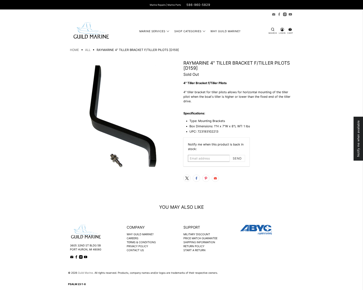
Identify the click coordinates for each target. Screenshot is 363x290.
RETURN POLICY (193, 246)
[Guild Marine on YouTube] (290, 14)
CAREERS (132, 238)
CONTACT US (135, 250)
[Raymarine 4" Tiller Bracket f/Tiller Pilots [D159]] (125, 115)
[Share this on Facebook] (196, 178)
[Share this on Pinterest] (205, 178)
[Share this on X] (187, 178)
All (88, 49)
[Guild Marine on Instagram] (285, 14)
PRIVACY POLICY (137, 246)
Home (74, 49)
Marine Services (152, 31)
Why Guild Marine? (225, 31)
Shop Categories (188, 31)
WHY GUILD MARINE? (140, 234)
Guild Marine (85, 272)
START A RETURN (194, 250)
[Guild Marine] (91, 31)
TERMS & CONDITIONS (141, 242)
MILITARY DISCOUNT (196, 234)
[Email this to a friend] (215, 178)
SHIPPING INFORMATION (199, 242)
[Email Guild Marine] (273, 14)
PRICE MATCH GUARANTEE (200, 238)
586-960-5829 (198, 5)
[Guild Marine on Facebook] (279, 14)
